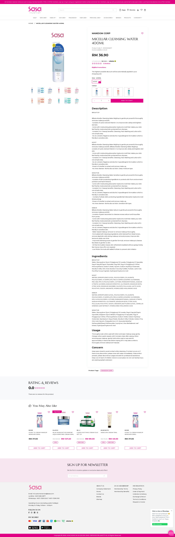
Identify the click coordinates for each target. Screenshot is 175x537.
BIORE (103, 430)
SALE (34, 17)
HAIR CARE (83, 17)
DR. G (54, 430)
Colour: (94, 85)
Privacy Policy (137, 489)
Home (30, 23)
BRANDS (118, 17)
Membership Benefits (121, 491)
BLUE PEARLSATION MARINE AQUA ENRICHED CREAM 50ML (39, 433)
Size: (96, 78)
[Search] (113, 10)
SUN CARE (62, 17)
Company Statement (103, 489)
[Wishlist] (49, 412)
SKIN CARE (43, 17)
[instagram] (31, 512)
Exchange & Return (139, 497)
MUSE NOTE (81, 430)
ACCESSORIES (108, 17)
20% (31, 442)
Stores (131, 10)
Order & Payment (138, 491)
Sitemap (99, 499)
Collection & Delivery (140, 494)
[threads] (37, 512)
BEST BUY (57, 442)
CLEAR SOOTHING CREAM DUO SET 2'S (63, 433)
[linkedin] (34, 512)
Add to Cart (127, 100)
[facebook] (28, 512)
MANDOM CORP (101, 33)
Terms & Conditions (139, 499)
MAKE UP (52, 17)
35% (79, 442)
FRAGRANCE (72, 17)
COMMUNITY (137, 17)
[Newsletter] (104, 476)
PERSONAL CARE (95, 17)
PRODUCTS (127, 17)
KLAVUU (31, 430)
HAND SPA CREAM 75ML (85, 432)
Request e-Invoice (139, 502)
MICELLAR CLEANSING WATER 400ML (50, 23)
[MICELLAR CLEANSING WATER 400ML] (57, 84)
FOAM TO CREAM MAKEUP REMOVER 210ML (110, 433)
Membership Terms (121, 489)
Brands (98, 497)
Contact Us (100, 494)
